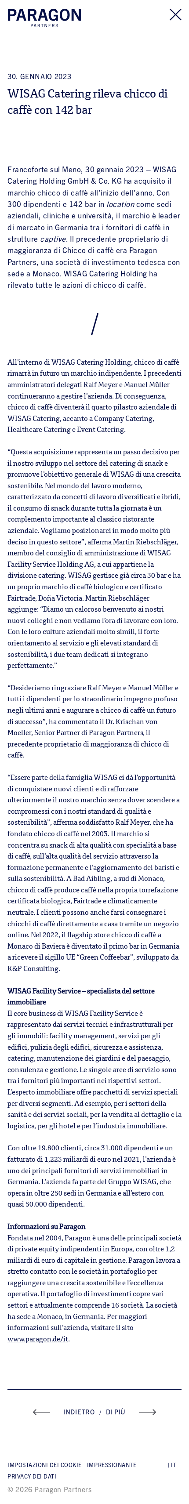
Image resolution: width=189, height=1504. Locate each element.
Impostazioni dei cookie (44, 1464)
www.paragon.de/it (37, 1339)
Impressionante (111, 1464)
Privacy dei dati (31, 1476)
